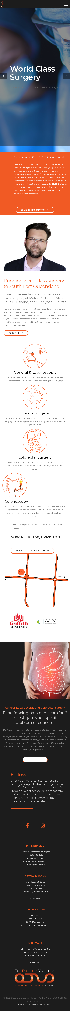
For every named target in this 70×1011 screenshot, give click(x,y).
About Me (14, 333)
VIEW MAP (35, 898)
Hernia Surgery (35, 413)
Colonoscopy (16, 501)
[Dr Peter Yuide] (1, 4)
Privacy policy (23, 1004)
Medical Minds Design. (42, 1004)
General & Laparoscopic (35, 372)
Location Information (30, 550)
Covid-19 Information (33, 210)
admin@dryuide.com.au (35, 861)
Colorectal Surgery (35, 457)
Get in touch (35, 760)
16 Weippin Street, (35, 888)
